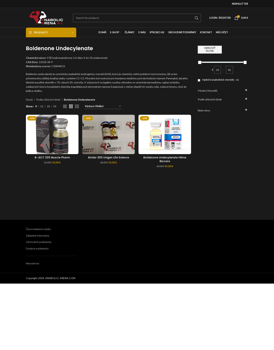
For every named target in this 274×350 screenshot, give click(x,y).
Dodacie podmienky (37, 248)
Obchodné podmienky (39, 241)
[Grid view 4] (77, 106)
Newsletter (32, 263)
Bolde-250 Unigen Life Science (108, 157)
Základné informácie (37, 235)
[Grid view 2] (65, 106)
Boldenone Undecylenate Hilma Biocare (164, 159)
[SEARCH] (196, 18)
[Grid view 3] (71, 106)
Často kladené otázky (38, 229)
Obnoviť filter (209, 49)
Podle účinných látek (48, 99)
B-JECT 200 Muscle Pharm (52, 157)
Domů (29, 99)
